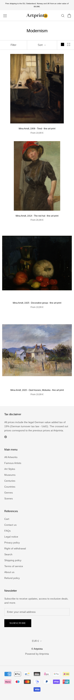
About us (9, 572)
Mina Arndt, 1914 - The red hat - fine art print (37, 216)
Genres (8, 492)
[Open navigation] (5, 15)
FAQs (7, 530)
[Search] (62, 15)
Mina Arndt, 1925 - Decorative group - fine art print (37, 303)
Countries (9, 486)
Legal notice (11, 536)
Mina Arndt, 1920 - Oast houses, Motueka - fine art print (37, 390)
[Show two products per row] (68, 44)
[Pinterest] (5, 437)
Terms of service (13, 566)
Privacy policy (12, 542)
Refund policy (12, 578)
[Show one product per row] (62, 44)
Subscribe (18, 623)
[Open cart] (69, 15)
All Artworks (10, 457)
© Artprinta (37, 649)
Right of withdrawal (15, 548)
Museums (9, 474)
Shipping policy (12, 560)
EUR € (35, 641)
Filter (13, 44)
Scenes (8, 498)
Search (8, 554)
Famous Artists (12, 463)
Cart (6, 518)
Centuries (9, 480)
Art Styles (9, 469)
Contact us (10, 524)
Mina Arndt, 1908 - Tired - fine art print (37, 128)
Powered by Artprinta (37, 653)
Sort (40, 44)
